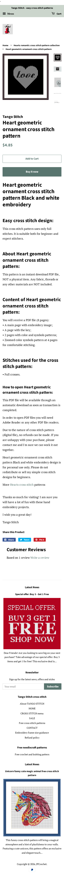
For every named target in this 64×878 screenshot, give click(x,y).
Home (5, 45)
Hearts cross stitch (22, 485)
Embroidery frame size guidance (32, 732)
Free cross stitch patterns (32, 723)
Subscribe (53, 686)
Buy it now (32, 172)
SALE (32, 718)
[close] (57, 860)
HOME (32, 708)
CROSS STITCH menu (32, 713)
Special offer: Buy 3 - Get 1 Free (32, 594)
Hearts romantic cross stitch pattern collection (37, 45)
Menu (10, 13)
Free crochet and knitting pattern (32, 754)
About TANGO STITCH (32, 703)
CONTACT (32, 727)
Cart (58, 14)
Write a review (39, 558)
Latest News (32, 587)
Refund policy (32, 737)
